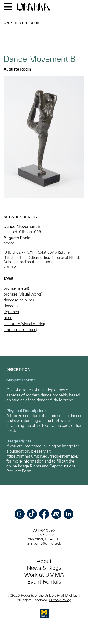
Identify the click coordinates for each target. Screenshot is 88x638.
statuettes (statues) (20, 329)
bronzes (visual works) (23, 294)
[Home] (33, 7)
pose (8, 317)
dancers (11, 306)
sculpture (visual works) (24, 323)
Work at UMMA (44, 574)
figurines (11, 311)
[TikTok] (32, 514)
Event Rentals (44, 581)
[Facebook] (44, 514)
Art (7, 23)
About (44, 561)
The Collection (26, 23)
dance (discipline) (19, 300)
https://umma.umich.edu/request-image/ (42, 456)
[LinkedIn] (68, 514)
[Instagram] (20, 514)
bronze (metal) (16, 288)
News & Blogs (44, 568)
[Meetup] (56, 514)
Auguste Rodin (17, 69)
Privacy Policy (60, 600)
